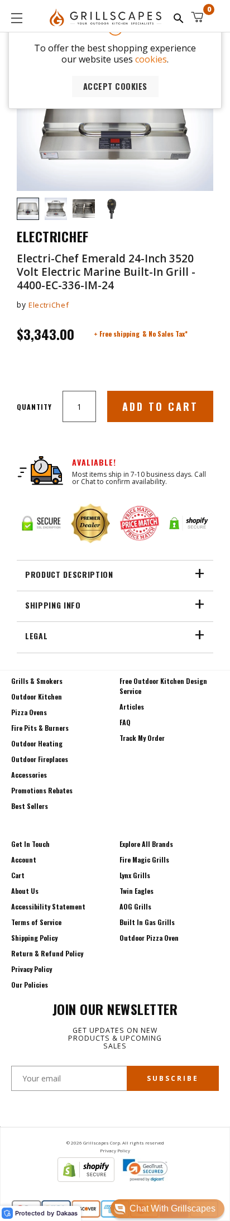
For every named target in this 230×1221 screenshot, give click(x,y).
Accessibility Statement (48, 906)
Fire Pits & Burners (40, 727)
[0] (197, 17)
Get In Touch (30, 844)
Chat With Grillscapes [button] (172, 1208)
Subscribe (173, 1078)
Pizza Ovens (29, 712)
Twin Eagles (136, 891)
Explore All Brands (146, 844)
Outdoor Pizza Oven (149, 937)
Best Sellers (29, 806)
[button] (167, 1208)
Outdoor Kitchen (36, 696)
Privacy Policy (31, 969)
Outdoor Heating (37, 743)
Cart (18, 875)
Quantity (34, 406)
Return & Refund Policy (47, 953)
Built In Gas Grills (147, 922)
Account (23, 859)
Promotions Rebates (42, 790)
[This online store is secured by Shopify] (86, 1178)
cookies (151, 59)
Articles (131, 706)
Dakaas (67, 1213)
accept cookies (115, 86)
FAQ (125, 722)
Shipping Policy (34, 937)
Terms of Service (36, 922)
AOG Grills (135, 906)
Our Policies (29, 984)
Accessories (29, 774)
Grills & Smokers (37, 681)
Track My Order (142, 738)
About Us (25, 891)
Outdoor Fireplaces (39, 759)
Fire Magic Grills (144, 859)
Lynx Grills (134, 875)
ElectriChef (48, 305)
